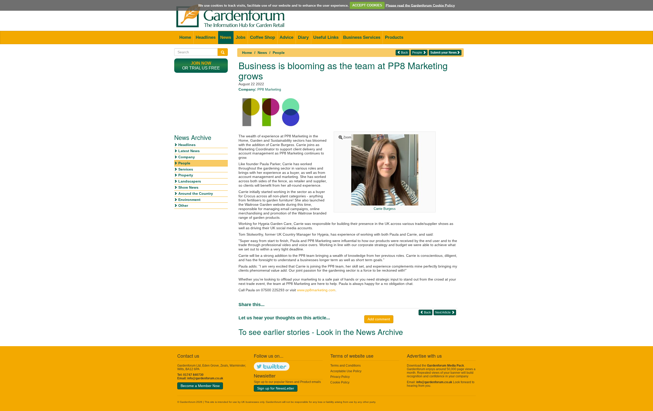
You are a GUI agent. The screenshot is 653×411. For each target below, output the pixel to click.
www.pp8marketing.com (316, 290)
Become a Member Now (200, 386)
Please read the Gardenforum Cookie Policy (420, 5)
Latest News (189, 151)
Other (183, 205)
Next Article (443, 312)
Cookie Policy (339, 382)
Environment (189, 200)
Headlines (206, 37)
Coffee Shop (262, 37)
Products (394, 37)
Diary (303, 37)
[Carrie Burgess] (384, 169)
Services (185, 169)
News (225, 37)
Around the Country (195, 193)
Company (186, 157)
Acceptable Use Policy (345, 371)
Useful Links (325, 37)
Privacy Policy (340, 377)
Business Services (361, 37)
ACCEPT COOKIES (367, 5)
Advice (286, 37)
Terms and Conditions (345, 365)
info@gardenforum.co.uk (205, 378)
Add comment (379, 319)
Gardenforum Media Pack (445, 365)
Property (185, 175)
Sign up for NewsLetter (275, 388)
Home (185, 37)
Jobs (240, 37)
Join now (201, 63)
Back (404, 52)
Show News (188, 187)
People (279, 53)
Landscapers (189, 181)
